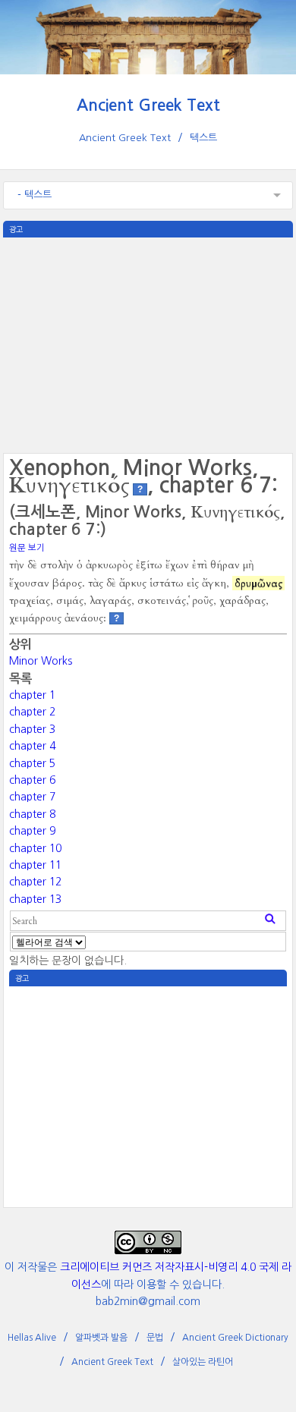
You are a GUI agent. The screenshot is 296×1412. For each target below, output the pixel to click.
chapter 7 (32, 796)
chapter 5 (32, 763)
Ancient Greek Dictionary (235, 1337)
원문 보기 (27, 547)
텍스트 (203, 138)
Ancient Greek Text (148, 105)
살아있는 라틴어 (202, 1361)
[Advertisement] (148, 343)
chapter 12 (35, 881)
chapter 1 (32, 695)
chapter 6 (32, 780)
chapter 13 (35, 899)
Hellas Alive (32, 1337)
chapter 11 (35, 865)
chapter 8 (32, 814)
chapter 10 (35, 848)
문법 (154, 1337)
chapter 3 (32, 729)
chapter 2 (32, 711)
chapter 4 (32, 746)
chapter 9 (32, 831)
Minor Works (40, 661)
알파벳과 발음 (101, 1337)
